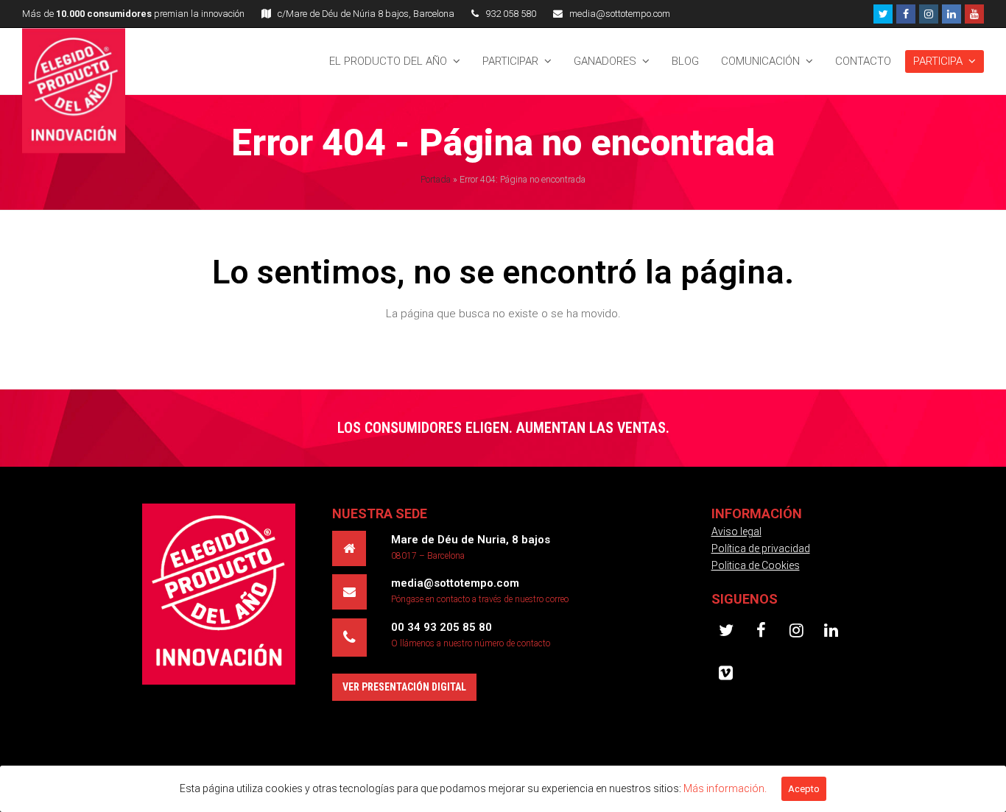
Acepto (804, 788)
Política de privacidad (760, 548)
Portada (436, 179)
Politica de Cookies (755, 565)
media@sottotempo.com (619, 13)
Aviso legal (736, 531)
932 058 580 (510, 13)
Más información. (725, 788)
